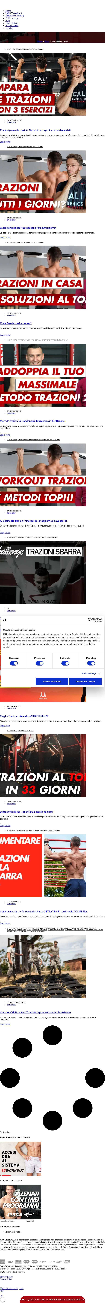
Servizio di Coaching (14, 16)
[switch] (39, 663)
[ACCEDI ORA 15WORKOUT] (20, 1175)
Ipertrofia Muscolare (26, 340)
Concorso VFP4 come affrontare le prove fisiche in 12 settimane (35, 1012)
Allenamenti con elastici (16, 928)
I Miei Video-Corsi (13, 13)
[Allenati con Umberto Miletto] (20, 1218)
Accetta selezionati (52, 681)
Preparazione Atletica (42, 340)
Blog (7, 20)
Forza (29, 930)
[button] (5, 1132)
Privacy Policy (6, 1277)
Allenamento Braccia (45, 928)
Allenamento (12, 49)
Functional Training (39, 930)
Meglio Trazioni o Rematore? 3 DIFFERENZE (24, 716)
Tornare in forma (20, 931)
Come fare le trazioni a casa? (16, 323)
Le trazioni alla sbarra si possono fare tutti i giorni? (28, 227)
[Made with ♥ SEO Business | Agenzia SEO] (12, 1291)
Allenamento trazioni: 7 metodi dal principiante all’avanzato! (33, 520)
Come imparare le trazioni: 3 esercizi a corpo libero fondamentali (35, 130)
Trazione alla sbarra (35, 49)
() (1, 1296)
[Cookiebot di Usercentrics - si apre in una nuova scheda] (90, 620)
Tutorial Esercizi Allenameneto (46, 537)
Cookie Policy (6, 1279)
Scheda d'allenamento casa (75, 930)
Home (8, 11)
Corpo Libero (21, 930)
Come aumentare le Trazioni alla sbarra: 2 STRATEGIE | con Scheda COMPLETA (43, 911)
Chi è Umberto (11, 18)
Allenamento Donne (61, 928)
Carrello (8, 28)
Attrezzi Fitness (12, 23)
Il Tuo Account (11, 25)
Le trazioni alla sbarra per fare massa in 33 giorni (26, 811)
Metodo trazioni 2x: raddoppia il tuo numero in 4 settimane (32, 420)
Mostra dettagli (89, 673)
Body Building (90, 928)
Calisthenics (22, 49)
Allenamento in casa (77, 928)
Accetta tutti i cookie (85, 681)
